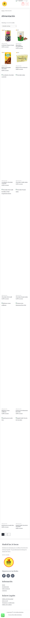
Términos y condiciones (8, 602)
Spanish (20, 0)
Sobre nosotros (6, 588)
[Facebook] (4, 576)
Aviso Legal (5, 601)
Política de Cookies (7, 604)
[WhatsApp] (12, 576)
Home (3, 10)
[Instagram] (8, 576)
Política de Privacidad (7, 599)
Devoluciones (5, 586)
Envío (3, 585)
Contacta (4, 590)
